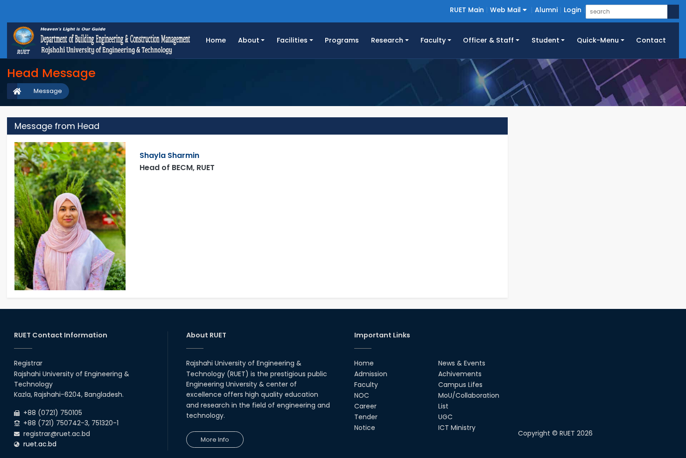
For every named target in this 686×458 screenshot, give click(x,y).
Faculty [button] (433, 40)
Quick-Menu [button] (598, 40)
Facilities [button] (292, 40)
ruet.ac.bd (39, 444)
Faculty (366, 384)
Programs (342, 40)
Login (572, 9)
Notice (364, 427)
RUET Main (467, 9)
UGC (445, 417)
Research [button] (387, 40)
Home (219, 40)
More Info (215, 439)
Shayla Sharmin (169, 155)
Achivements (460, 374)
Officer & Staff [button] (488, 40)
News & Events (461, 363)
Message (48, 90)
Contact (651, 40)
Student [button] (546, 40)
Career (365, 406)
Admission (370, 374)
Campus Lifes (460, 384)
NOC (361, 395)
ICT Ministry (457, 427)
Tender (366, 417)
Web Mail (506, 9)
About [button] (248, 40)
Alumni (546, 9)
